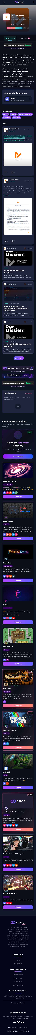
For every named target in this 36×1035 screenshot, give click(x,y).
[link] (30, 671)
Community (18, 963)
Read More (7, 195)
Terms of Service (18, 974)
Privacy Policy (18, 978)
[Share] (28, 28)
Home (18, 960)
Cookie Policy (18, 981)
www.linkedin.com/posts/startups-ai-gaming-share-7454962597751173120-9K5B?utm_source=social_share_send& (18, 138)
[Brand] (19, 2)
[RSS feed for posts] (24, 28)
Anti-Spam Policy (18, 985)
